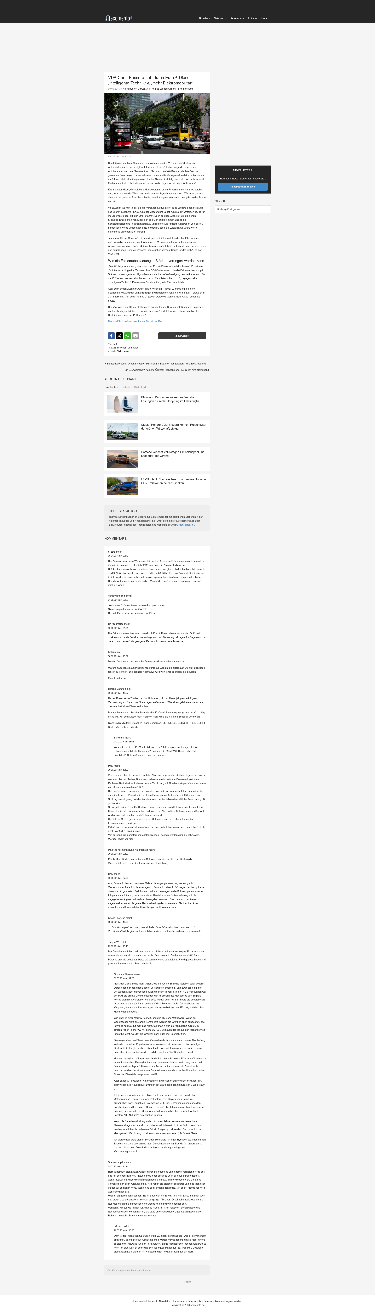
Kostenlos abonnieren (242, 186)
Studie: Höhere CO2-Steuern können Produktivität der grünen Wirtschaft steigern (173, 426)
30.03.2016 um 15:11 (124, 741)
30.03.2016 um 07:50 (118, 877)
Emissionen (120, 347)
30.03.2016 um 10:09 (118, 769)
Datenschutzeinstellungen (217, 1301)
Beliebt (126, 387)
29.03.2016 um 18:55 (118, 921)
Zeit (115, 343)
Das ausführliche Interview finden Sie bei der (135, 321)
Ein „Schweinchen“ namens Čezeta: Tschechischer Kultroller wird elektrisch (166, 370)
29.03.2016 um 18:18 (118, 946)
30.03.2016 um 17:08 (124, 978)
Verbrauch (133, 347)
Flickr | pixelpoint (122, 156)
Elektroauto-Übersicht (145, 1301)
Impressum (179, 1301)
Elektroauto (123, 351)
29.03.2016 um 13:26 (124, 1230)
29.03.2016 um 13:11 (118, 1166)
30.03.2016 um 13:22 (118, 656)
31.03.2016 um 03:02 (118, 599)
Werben (238, 1301)
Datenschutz (194, 1301)
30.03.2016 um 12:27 (118, 692)
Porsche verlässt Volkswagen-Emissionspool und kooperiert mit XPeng (172, 454)
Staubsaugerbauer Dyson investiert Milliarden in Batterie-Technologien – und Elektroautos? (156, 363)
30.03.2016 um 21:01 (118, 627)
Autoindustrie (130, 88)
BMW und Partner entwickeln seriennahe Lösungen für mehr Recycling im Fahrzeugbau (171, 399)
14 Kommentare (184, 88)
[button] (111, 335)
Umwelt (141, 88)
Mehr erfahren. (187, 524)
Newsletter (183, 335)
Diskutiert (140, 387)
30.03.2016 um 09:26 (118, 853)
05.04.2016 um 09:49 (118, 555)
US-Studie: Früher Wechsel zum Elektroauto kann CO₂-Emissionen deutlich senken (173, 481)
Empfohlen (111, 387)
